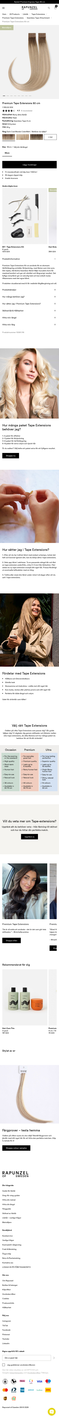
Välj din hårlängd (20, 147)
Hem (4, 14)
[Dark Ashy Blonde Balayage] (36, 137)
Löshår (25, 14)
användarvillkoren (27, 1365)
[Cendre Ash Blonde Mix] (22, 137)
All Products (14, 14)
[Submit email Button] (54, 1358)
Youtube (5, 1339)
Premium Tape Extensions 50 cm (15, 21)
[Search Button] (49, 8)
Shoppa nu (10, 455)
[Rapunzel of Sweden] (29, 8)
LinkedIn (5, 1343)
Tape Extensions (38, 14)
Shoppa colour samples (16, 1148)
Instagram (6, 1321)
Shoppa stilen (11, 940)
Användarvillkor (34, 1372)
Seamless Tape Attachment (38, 17)
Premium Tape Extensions (13, 17)
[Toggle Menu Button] (3, 8)
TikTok (5, 1325)
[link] (7, 153)
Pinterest (6, 1334)
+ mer (50, 137)
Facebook (6, 1330)
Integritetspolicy (16, 1372)
